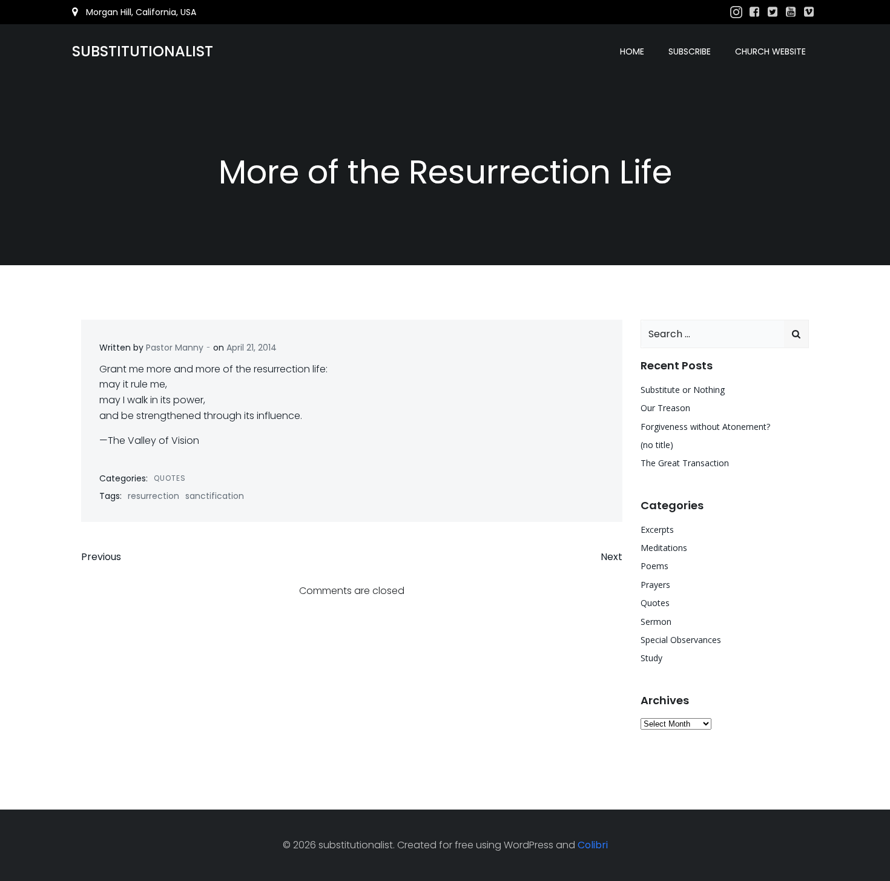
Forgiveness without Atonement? (705, 426)
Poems (654, 566)
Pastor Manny (174, 348)
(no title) (657, 444)
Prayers (655, 584)
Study (651, 658)
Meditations (664, 547)
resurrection (153, 496)
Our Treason (665, 408)
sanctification (214, 496)
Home (632, 51)
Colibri (593, 845)
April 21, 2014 (251, 348)
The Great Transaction (685, 463)
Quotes (170, 478)
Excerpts (657, 529)
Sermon (656, 621)
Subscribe (689, 51)
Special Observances (681, 639)
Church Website (770, 51)
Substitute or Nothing (683, 389)
